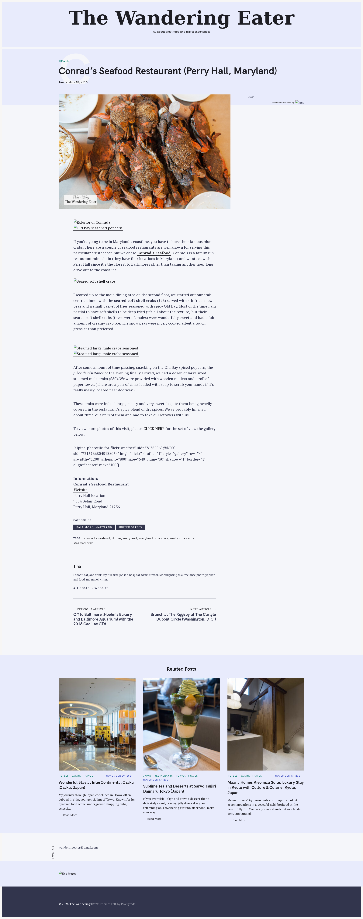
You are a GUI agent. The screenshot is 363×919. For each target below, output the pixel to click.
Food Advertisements (282, 102)
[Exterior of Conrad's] (92, 222)
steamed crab (83, 543)
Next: (130, 5)
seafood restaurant (184, 538)
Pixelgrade (128, 904)
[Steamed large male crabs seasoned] (106, 348)
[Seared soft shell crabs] (94, 281)
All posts (81, 588)
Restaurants (163, 775)
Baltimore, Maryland (94, 527)
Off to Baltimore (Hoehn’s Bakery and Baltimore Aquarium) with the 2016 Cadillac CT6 (103, 619)
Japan (76, 775)
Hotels (64, 775)
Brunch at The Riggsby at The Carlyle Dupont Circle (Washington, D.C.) (183, 616)
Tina (61, 82)
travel (64, 60)
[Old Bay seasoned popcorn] (98, 228)
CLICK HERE (153, 428)
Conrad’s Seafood (154, 252)
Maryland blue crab (153, 538)
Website (81, 489)
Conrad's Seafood (97, 538)
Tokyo (180, 775)
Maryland (130, 538)
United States (130, 527)
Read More (70, 815)
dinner (116, 538)
